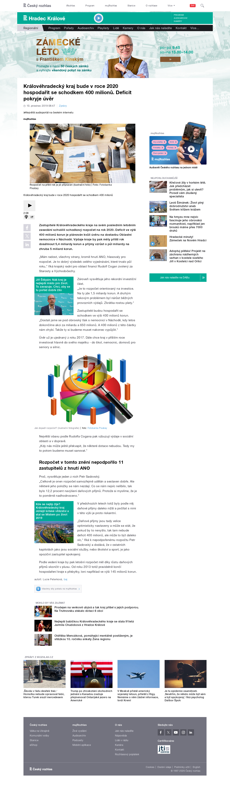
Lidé (116, 28)
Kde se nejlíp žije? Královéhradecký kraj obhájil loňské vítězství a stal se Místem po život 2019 (52, 511)
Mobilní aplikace (81, 744)
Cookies (150, 767)
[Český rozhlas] (37, 5)
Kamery (178, 21)
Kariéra (119, 744)
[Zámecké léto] (115, 54)
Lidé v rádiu (121, 740)
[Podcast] (26, 217)
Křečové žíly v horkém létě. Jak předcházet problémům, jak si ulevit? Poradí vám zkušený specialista (187, 189)
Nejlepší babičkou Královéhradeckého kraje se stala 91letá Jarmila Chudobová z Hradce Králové (94, 623)
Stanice (131, 5)
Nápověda (121, 735)
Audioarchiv (180, 18)
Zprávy (63, 105)
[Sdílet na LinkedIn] (27, 244)
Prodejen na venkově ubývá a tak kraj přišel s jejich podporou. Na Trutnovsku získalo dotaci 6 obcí (96, 609)
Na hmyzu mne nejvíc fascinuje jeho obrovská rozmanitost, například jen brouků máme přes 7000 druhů (187, 223)
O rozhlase (151, 5)
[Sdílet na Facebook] (27, 227)
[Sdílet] (32, 217)
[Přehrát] (29, 205)
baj (65, 579)
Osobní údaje (164, 767)
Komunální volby (39, 735)
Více (194, 28)
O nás (141, 28)
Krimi (172, 142)
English (196, 767)
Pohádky (157, 148)
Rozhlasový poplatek (127, 754)
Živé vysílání (158, 153)
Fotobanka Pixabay (97, 428)
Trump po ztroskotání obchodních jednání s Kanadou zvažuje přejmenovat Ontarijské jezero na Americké (91, 696)
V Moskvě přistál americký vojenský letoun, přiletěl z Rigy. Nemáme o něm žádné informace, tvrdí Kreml (138, 696)
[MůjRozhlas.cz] (29, 119)
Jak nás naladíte (160, 28)
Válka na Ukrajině (39, 730)
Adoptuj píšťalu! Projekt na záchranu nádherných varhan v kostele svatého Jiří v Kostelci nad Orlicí (187, 256)
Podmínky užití (182, 767)
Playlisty (103, 28)
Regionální (30, 28)
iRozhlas (70, 5)
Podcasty (77, 740)
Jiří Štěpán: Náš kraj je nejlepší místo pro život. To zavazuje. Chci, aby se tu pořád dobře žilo (53, 285)
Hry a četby (158, 142)
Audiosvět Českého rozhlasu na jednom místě (173, 167)
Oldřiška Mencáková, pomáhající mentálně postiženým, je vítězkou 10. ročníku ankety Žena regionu (93, 637)
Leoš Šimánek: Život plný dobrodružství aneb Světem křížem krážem (186, 206)
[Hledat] (202, 5)
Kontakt (181, 28)
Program (89, 5)
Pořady (69, 28)
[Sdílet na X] (27, 236)
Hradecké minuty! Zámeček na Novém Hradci (187, 238)
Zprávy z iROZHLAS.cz (39, 657)
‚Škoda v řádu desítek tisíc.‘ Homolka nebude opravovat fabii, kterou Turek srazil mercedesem (43, 694)
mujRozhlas (111, 5)
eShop (33, 744)
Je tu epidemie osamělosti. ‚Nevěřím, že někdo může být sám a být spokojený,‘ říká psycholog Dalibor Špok (185, 696)
